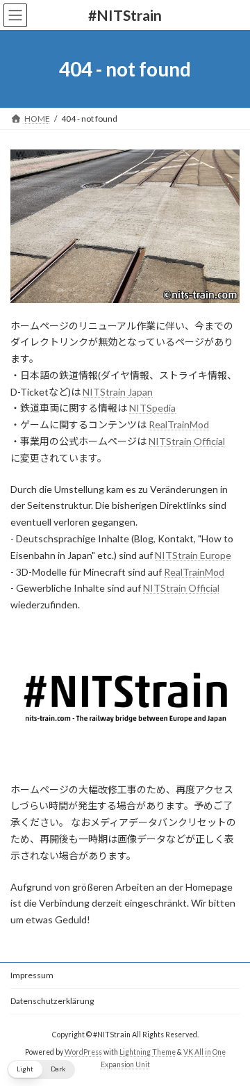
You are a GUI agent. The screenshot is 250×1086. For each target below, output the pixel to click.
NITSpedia (152, 408)
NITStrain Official (187, 441)
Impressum (31, 975)
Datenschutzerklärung (52, 1001)
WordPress (83, 1052)
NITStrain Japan (118, 392)
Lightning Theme (147, 1052)
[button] (41, 1069)
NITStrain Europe (193, 555)
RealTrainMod (179, 424)
